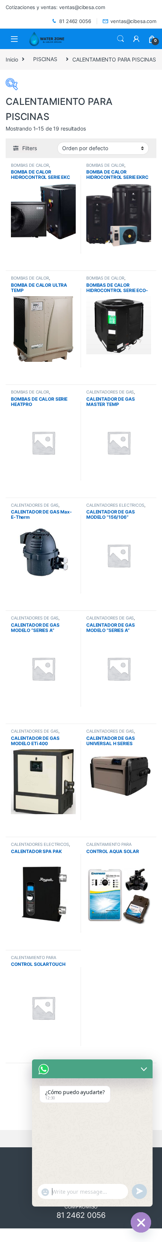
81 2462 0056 (75, 21)
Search (120, 39)
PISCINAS (45, 59)
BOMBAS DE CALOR (30, 165)
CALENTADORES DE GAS (110, 392)
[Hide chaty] (141, 1222)
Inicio (12, 59)
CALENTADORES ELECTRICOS (115, 505)
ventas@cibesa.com (133, 21)
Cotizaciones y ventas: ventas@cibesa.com (55, 7)
